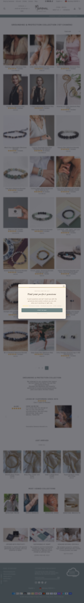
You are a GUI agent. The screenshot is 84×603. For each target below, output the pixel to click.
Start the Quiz (42, 310)
